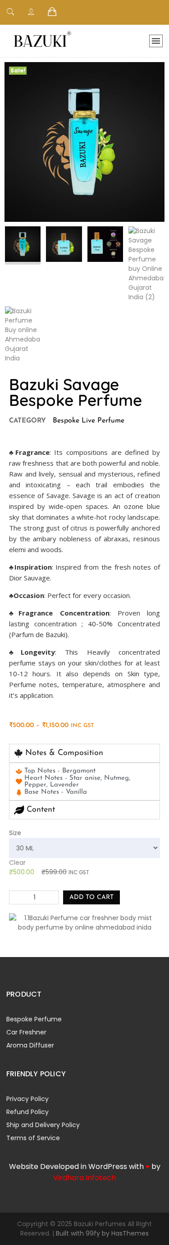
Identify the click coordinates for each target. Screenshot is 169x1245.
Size (15, 832)
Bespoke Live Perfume (88, 420)
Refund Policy (27, 1111)
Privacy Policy (27, 1098)
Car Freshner (26, 1032)
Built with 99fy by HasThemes (102, 1233)
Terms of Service (33, 1137)
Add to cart (91, 897)
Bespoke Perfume (34, 1019)
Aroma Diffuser (30, 1045)
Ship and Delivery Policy (43, 1124)
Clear (17, 862)
